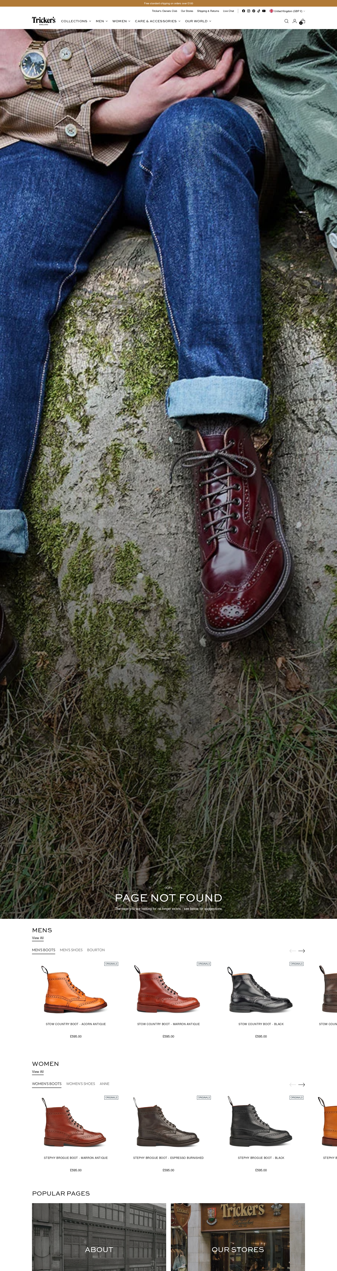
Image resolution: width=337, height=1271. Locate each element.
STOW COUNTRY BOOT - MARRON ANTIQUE (168, 1024)
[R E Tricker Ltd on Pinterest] (253, 11)
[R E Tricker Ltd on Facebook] (243, 11)
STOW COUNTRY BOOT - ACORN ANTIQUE (76, 1024)
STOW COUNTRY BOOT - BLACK (261, 1024)
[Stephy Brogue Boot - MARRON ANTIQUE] (76, 1123)
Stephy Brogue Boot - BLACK (261, 1158)
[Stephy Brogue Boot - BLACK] (261, 1123)
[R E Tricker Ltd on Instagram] (248, 11)
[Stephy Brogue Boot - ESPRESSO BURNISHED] (168, 1123)
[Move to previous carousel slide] (292, 951)
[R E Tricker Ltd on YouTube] (264, 11)
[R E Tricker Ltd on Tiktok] (259, 11)
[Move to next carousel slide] (301, 950)
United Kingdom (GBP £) (288, 11)
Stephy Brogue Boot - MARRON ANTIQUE (76, 1158)
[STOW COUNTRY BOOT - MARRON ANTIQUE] (168, 989)
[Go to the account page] (295, 21)
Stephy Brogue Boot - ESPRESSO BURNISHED (168, 1158)
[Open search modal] (286, 21)
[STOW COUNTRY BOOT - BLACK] (261, 989)
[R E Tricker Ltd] (43, 21)
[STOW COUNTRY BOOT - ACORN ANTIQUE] (76, 989)
